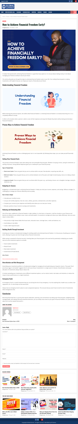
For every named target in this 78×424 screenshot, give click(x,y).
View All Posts (26, 312)
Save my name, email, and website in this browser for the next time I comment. (22, 363)
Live (75, 12)
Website (4, 358)
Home (2, 12)
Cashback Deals (26, 12)
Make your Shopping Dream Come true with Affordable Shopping (48, 412)
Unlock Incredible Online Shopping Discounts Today (66, 412)
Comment (5, 331)
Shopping (34, 12)
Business (39, 12)
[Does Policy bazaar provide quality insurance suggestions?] (29, 380)
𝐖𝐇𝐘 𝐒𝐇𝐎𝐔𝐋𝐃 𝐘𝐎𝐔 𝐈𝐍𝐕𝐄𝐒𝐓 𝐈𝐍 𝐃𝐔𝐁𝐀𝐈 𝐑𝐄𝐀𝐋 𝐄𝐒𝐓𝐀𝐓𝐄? (48, 388)
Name (4, 349)
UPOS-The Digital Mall (10, 12)
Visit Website (17, 312)
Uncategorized (11, 408)
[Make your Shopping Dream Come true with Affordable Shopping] (48, 404)
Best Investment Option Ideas (10, 258)
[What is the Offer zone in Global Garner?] (11, 404)
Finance (45, 12)
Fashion (50, 12)
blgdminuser (6, 27)
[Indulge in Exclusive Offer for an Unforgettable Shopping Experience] (29, 404)
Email (4, 354)
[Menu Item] (70, 1)
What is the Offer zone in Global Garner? (9, 412)
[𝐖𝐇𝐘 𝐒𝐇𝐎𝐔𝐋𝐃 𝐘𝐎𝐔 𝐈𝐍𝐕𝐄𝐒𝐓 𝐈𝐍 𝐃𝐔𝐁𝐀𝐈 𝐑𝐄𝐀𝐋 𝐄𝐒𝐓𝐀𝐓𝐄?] (48, 380)
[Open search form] (68, 12)
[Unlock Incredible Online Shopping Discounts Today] (67, 404)
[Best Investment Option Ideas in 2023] (11, 380)
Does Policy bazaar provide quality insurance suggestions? (28, 388)
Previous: (10, 320)
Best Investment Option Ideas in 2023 (10, 387)
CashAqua (19, 12)
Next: (71, 320)
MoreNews (47, 422)
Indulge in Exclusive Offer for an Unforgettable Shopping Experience (29, 412)
